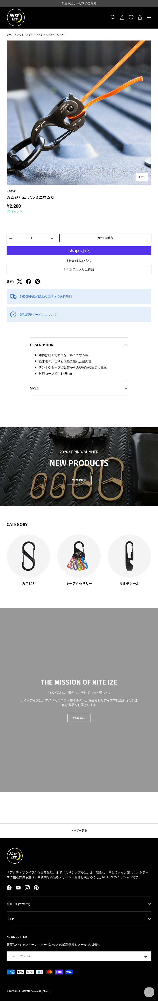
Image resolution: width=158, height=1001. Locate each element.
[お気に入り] (131, 17)
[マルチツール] (129, 556)
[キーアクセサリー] (79, 556)
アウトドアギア (25, 34)
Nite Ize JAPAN (22, 991)
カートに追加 (105, 237)
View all (79, 717)
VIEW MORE (79, 480)
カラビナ (28, 583)
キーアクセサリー (79, 583)
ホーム (10, 34)
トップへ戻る (79, 830)
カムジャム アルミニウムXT (50, 34)
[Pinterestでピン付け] (37, 281)
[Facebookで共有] (28, 281)
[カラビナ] (28, 556)
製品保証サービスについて (38, 314)
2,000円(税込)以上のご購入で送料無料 (46, 296)
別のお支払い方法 (79, 261)
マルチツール (129, 583)
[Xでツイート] (19, 281)
